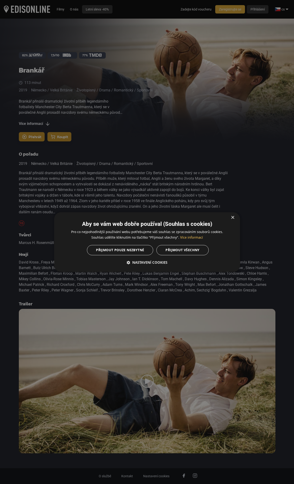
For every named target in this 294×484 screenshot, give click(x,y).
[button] (147, 262)
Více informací (191, 237)
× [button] (232, 217)
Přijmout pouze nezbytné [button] (120, 250)
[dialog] (147, 242)
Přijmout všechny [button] (182, 250)
